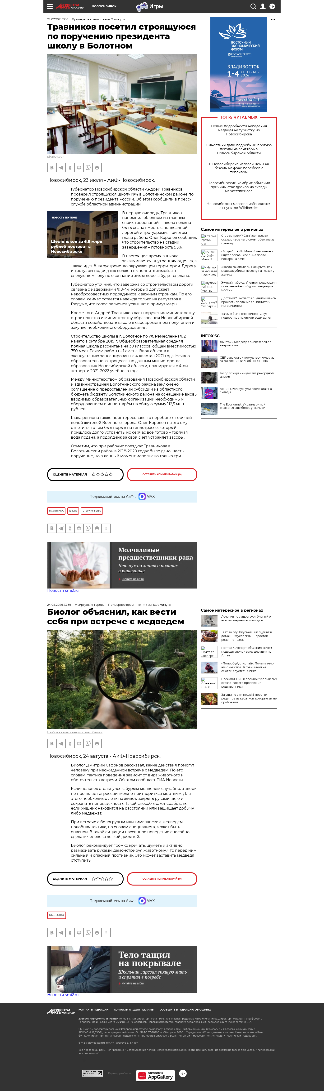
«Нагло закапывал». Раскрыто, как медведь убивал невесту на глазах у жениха (247, 270)
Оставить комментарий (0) (162, 474)
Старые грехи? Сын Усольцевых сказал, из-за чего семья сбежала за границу (247, 239)
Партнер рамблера (119, 1073)
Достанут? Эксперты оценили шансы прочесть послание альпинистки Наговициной (248, 301)
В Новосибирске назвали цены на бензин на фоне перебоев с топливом (239, 168)
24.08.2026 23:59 (59, 604)
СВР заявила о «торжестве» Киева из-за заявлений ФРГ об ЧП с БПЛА (247, 359)
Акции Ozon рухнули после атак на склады (246, 390)
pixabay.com (56, 156)
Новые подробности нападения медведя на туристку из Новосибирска (239, 130)
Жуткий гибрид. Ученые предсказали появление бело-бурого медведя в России (249, 286)
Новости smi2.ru (63, 590)
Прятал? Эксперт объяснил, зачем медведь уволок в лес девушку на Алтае (246, 651)
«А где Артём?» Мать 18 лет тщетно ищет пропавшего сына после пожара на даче (247, 255)
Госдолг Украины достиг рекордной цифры (247, 375)
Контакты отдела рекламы (134, 1009)
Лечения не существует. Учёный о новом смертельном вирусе (246, 618)
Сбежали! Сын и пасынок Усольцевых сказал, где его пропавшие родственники (249, 682)
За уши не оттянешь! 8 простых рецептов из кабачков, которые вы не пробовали (249, 698)
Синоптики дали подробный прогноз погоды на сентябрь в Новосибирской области (239, 149)
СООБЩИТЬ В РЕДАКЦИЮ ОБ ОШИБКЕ (185, 1009)
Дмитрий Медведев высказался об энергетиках (245, 343)
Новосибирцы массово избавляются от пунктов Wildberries (239, 206)
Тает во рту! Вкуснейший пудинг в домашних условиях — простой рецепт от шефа (246, 635)
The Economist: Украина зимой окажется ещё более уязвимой (242, 406)
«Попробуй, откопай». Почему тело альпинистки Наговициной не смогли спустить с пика (247, 667)
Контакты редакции (93, 1009)
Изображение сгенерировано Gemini (74, 732)
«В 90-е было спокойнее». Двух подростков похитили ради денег (246, 315)
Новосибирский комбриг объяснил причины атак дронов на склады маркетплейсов (239, 187)
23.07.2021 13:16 (57, 19)
